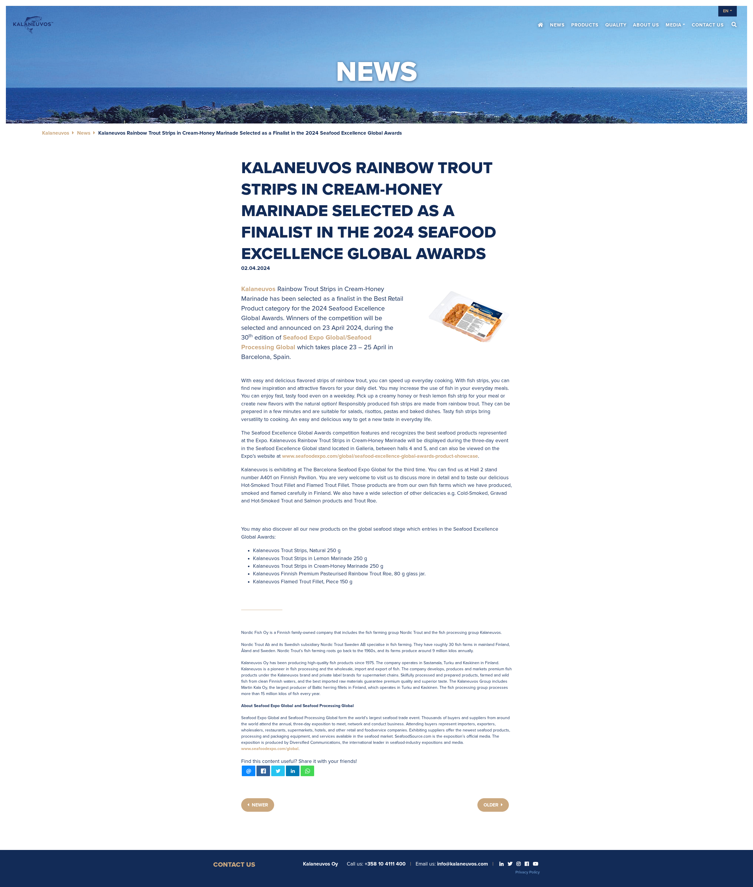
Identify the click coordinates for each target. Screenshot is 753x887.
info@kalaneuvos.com (462, 864)
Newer (259, 805)
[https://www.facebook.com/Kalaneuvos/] (527, 864)
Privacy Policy (527, 872)
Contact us (708, 25)
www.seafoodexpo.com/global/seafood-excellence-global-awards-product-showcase (380, 456)
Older (491, 805)
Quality (616, 25)
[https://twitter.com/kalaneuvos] (511, 864)
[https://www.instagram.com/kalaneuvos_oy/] (519, 864)
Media (674, 25)
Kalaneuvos (55, 133)
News (557, 25)
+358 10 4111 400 (385, 864)
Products (585, 25)
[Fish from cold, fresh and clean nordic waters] (33, 25)
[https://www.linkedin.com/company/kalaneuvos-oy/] (502, 864)
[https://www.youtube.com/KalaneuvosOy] (535, 864)
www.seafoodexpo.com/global (270, 748)
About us (646, 25)
